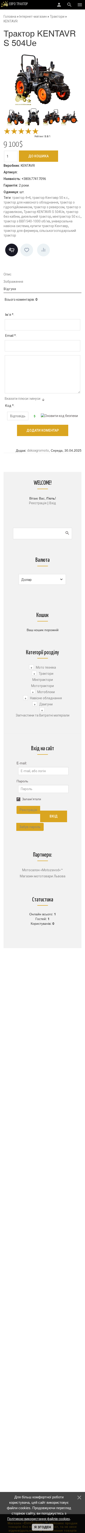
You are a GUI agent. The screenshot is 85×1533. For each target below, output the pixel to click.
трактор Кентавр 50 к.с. (50, 198)
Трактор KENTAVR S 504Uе (44, 212)
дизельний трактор (36, 216)
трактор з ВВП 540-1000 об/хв (27, 221)
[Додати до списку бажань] (26, 250)
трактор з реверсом (49, 207)
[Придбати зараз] (11, 250)
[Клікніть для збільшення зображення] (42, 77)
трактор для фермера (21, 231)
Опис (7, 274)
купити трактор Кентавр (49, 226)
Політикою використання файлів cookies (38, 1519)
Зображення (13, 281)
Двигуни (46, 704)
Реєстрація (38, 503)
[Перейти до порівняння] (43, 250)
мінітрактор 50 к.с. (67, 216)
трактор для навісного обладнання (31, 202)
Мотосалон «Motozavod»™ (42, 870)
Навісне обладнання (46, 698)
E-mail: (22, 763)
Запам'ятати (31, 798)
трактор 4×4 (21, 198)
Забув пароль (30, 827)
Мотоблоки (46, 692)
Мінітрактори (42, 680)
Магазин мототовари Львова (42, 876)
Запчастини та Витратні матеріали (42, 715)
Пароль (22, 781)
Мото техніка (46, 667)
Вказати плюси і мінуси (22, 398)
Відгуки (10, 289)
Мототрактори (42, 686)
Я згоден (42, 1527)
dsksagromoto (38, 450)
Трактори (46, 673)
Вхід (52, 503)
